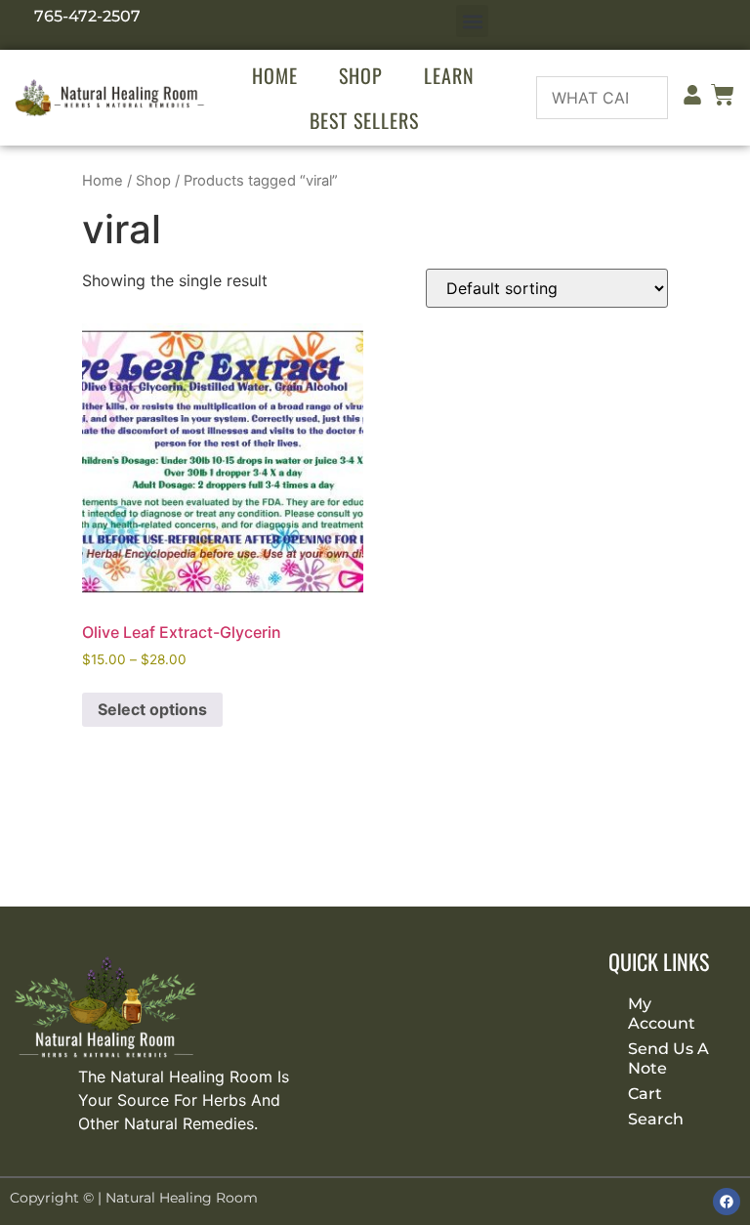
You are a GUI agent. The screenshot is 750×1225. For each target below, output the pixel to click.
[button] (472, 21)
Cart (645, 1093)
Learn (449, 75)
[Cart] (722, 98)
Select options (152, 709)
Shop (361, 75)
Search (656, 1119)
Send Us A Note (668, 1058)
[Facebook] (726, 1201)
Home (275, 75)
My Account (661, 1013)
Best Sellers (364, 120)
